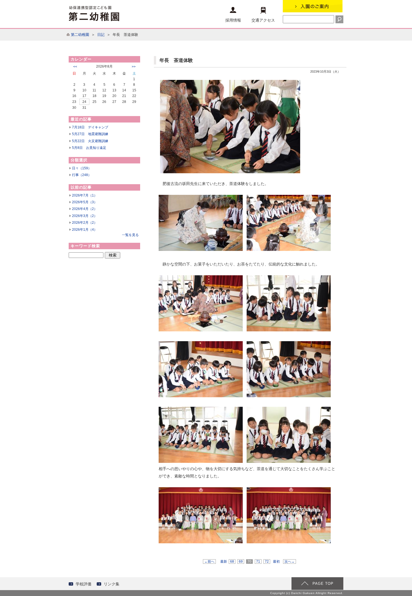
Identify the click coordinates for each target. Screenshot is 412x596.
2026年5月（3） (84, 202)
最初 (276, 561)
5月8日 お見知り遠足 (89, 147)
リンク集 (111, 584)
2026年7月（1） (84, 195)
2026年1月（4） (84, 229)
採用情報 (233, 20)
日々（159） (81, 168)
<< (75, 66)
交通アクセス (263, 20)
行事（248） (81, 175)
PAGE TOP (323, 583)
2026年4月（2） (84, 209)
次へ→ (289, 561)
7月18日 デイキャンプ (90, 127)
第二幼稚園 (80, 35)
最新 (223, 561)
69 (241, 561)
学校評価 (83, 584)
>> (134, 66)
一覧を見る (130, 235)
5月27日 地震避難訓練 (90, 134)
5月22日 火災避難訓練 (90, 141)
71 (258, 561)
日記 (101, 35)
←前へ (209, 561)
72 (267, 561)
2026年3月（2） (84, 216)
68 (232, 561)
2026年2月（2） (84, 222)
